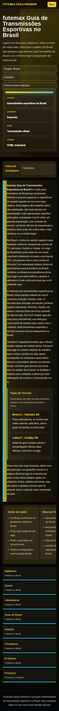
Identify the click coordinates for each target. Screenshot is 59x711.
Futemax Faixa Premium (19, 4)
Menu (51, 4)
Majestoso (28, 168)
